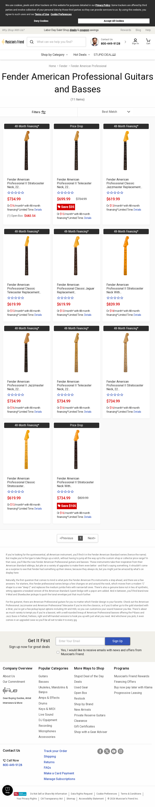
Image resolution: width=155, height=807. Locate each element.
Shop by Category (52, 54)
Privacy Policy (102, 5)
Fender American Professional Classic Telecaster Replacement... (24, 288)
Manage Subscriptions (59, 779)
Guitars (43, 676)
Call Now (12, 763)
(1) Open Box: (15, 215)
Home (52, 66)
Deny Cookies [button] (41, 21)
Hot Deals (80, 54)
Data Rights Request (82, 793)
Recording (45, 725)
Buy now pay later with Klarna (133, 687)
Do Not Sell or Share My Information (48, 793)
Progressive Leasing (128, 693)
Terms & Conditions (131, 793)
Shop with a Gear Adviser (90, 732)
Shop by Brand (83, 704)
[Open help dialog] (7, 790)
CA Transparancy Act (52, 798)
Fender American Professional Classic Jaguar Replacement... (75, 288)
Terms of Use (42, 14)
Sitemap (71, 798)
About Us (9, 676)
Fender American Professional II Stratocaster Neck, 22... (25, 183)
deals (73, 30)
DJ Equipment (48, 720)
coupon (84, 30)
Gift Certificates (84, 726)
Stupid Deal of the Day (89, 676)
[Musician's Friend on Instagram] (120, 751)
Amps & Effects (49, 698)
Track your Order (55, 751)
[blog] (18, 691)
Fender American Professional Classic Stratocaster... (21, 482)
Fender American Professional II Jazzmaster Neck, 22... (25, 385)
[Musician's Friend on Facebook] (100, 751)
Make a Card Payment (59, 773)
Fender (63, 66)
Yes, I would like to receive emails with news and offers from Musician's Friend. (101, 652)
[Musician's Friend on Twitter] (107, 751)
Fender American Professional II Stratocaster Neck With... (124, 288)
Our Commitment (14, 681)
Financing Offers (125, 681)
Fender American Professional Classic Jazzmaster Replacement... (124, 183)
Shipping (50, 756)
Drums (43, 703)
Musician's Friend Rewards (131, 676)
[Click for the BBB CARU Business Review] (20, 794)
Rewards (126, 30)
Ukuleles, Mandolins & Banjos (53, 690)
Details (38, 209)
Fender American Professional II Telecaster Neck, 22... (74, 183)
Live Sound (46, 714)
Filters (36, 112)
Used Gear (81, 687)
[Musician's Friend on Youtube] (113, 751)
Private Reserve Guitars (89, 715)
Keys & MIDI (47, 709)
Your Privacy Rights (27, 798)
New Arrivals (82, 709)
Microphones (47, 731)
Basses (44, 681)
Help (148, 30)
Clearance (80, 721)
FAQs (47, 767)
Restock (79, 698)
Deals (78, 681)
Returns (49, 762)
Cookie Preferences (61, 14)
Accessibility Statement (91, 798)
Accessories (47, 737)
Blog (138, 30)
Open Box (80, 693)
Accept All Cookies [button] (114, 21)
